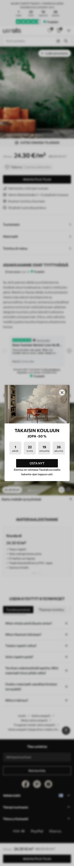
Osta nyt (37, 463)
